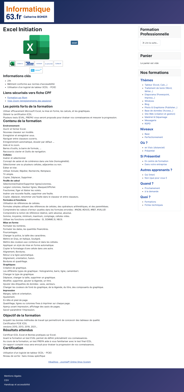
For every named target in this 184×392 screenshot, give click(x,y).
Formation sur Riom (17, 97)
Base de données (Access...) (159, 110)
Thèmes (146, 80)
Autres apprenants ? (156, 170)
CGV (6, 380)
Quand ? (147, 183)
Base (147, 134)
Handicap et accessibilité (17, 384)
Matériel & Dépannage (156, 117)
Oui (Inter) (150, 174)
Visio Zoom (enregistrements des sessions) (29, 100)
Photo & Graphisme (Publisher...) (161, 107)
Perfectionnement (154, 137)
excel (74, 43)
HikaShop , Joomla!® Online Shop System (69, 362)
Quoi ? (145, 197)
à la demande (151, 191)
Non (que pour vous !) (156, 178)
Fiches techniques (154, 205)
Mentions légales (12, 376)
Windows (149, 101)
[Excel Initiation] (36, 47)
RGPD (148, 123)
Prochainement (152, 188)
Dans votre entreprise (156, 164)
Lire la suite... (151, 42)
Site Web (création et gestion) (160, 113)
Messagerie (150, 120)
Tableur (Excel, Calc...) (156, 84)
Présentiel (150, 150)
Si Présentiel (150, 156)
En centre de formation (156, 161)
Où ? (144, 143)
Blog (147, 104)
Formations (150, 201)
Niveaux (146, 129)
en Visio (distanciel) (155, 147)
